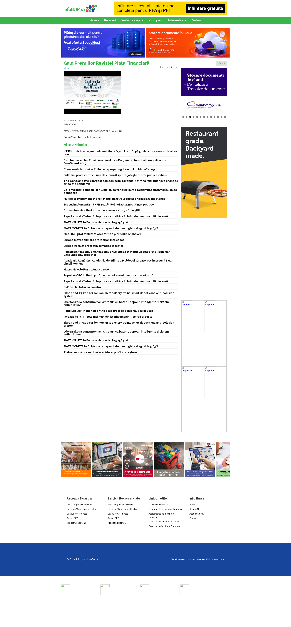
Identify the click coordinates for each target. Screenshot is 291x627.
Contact (193, 518)
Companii (156, 20)
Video (196, 20)
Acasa (94, 20)
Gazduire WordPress (77, 514)
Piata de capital (132, 20)
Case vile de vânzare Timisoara (164, 521)
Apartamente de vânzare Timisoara (165, 509)
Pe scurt (110, 20)
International (177, 20)
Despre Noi (195, 509)
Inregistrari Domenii (76, 523)
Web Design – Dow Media (79, 504)
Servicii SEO (72, 518)
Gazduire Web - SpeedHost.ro (82, 509)
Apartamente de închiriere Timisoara (161, 515)
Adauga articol (196, 514)
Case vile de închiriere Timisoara (164, 526)
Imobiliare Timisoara (158, 504)
